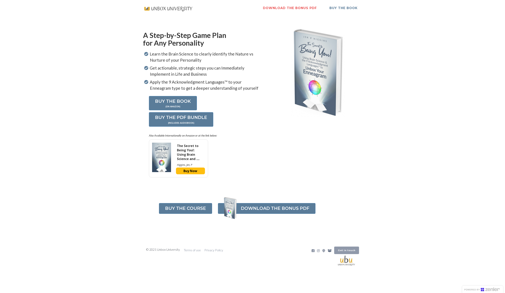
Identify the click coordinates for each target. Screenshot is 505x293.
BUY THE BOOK (343, 8)
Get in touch (346, 250)
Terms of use (192, 250)
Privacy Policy (213, 250)
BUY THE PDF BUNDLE (181, 119)
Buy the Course (185, 208)
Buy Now (190, 171)
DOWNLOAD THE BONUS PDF (290, 8)
